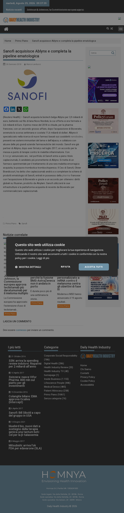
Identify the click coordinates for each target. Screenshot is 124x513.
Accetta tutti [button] (94, 266)
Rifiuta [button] (65, 266)
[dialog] (62, 256)
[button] (28, 267)
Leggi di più (42, 258)
